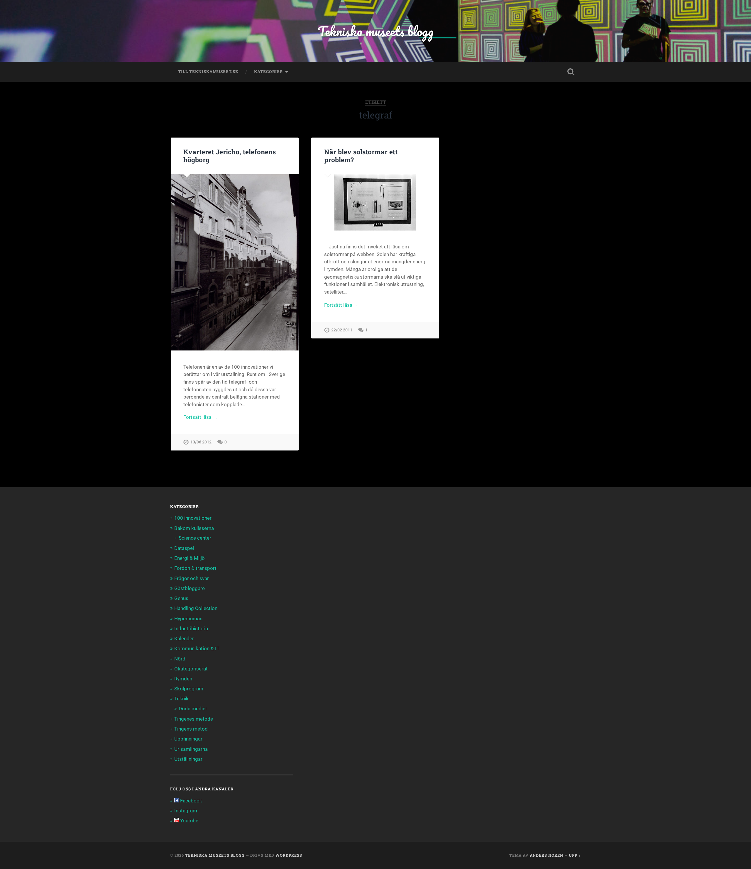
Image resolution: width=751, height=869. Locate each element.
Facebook (190, 801)
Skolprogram (188, 689)
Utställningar (188, 759)
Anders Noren (546, 855)
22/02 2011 (341, 330)
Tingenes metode (193, 719)
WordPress (288, 855)
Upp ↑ (575, 855)
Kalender (184, 638)
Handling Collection (195, 608)
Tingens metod (191, 729)
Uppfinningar (188, 739)
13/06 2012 (201, 442)
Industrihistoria (191, 628)
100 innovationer (193, 518)
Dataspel (184, 548)
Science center (195, 538)
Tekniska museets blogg (375, 31)
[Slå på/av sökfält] (571, 72)
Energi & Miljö (189, 558)
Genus (181, 598)
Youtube (188, 821)
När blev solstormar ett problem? (361, 155)
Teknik (181, 699)
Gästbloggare (189, 588)
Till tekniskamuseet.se (208, 71)
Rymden (183, 679)
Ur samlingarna (191, 749)
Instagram (185, 811)
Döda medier (193, 709)
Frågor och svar (191, 578)
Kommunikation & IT (196, 648)
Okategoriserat (191, 669)
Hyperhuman (188, 618)
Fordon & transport (195, 568)
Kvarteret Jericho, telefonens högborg (229, 155)
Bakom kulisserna (194, 528)
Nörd (179, 659)
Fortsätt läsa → (200, 417)
